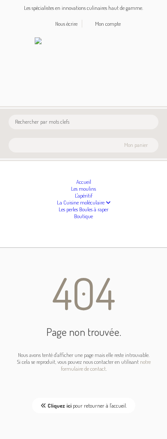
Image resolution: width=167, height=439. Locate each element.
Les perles (69, 209)
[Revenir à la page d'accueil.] (57, 40)
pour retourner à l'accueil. (87, 405)
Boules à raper (93, 209)
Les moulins (83, 188)
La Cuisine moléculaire (81, 202)
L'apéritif (83, 195)
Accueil (83, 181)
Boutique (83, 216)
